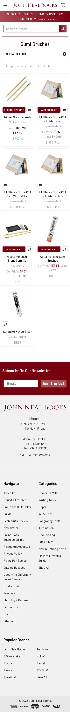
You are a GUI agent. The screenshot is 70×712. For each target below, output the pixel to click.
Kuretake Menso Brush (17, 331)
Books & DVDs (47, 493)
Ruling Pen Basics (15, 560)
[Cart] (64, 5)
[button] (64, 54)
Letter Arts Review (16, 521)
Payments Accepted (17, 546)
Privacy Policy (13, 553)
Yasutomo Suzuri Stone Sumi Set (17, 258)
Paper (42, 507)
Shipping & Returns (16, 600)
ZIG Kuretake (12, 656)
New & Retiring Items (52, 549)
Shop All (43, 567)
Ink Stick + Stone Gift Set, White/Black (52, 194)
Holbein (41, 656)
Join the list (54, 383)
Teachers (9, 593)
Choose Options (14, 109)
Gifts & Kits (45, 542)
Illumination (46, 528)
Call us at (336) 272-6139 (35, 455)
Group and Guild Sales (17, 507)
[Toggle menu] (5, 5)
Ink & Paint (45, 514)
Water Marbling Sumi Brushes (52, 258)
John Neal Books (15, 649)
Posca (8, 663)
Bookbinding (46, 535)
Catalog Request (14, 567)
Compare (29, 110)
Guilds (7, 514)
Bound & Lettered (15, 500)
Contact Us (11, 607)
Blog (6, 614)
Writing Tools (47, 500)
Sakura (8, 670)
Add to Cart (49, 109)
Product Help (12, 586)
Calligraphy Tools (49, 521)
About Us (10, 493)
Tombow (42, 649)
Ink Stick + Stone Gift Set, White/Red (52, 119)
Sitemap (9, 621)
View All (42, 677)
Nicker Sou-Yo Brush (17, 117)
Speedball (10, 677)
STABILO (42, 670)
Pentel (41, 663)
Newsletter (11, 528)
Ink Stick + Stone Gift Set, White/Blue (17, 194)
